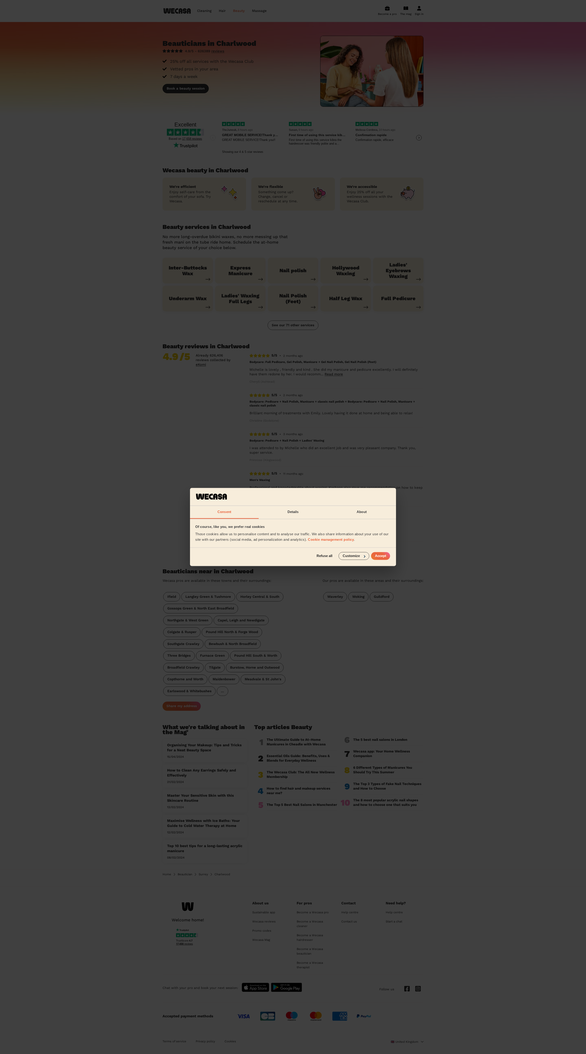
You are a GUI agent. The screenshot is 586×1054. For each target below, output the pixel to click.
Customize (351, 556)
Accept (380, 556)
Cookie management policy (331, 539)
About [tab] (362, 512)
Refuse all (324, 556)
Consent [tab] (224, 512)
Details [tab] (293, 512)
